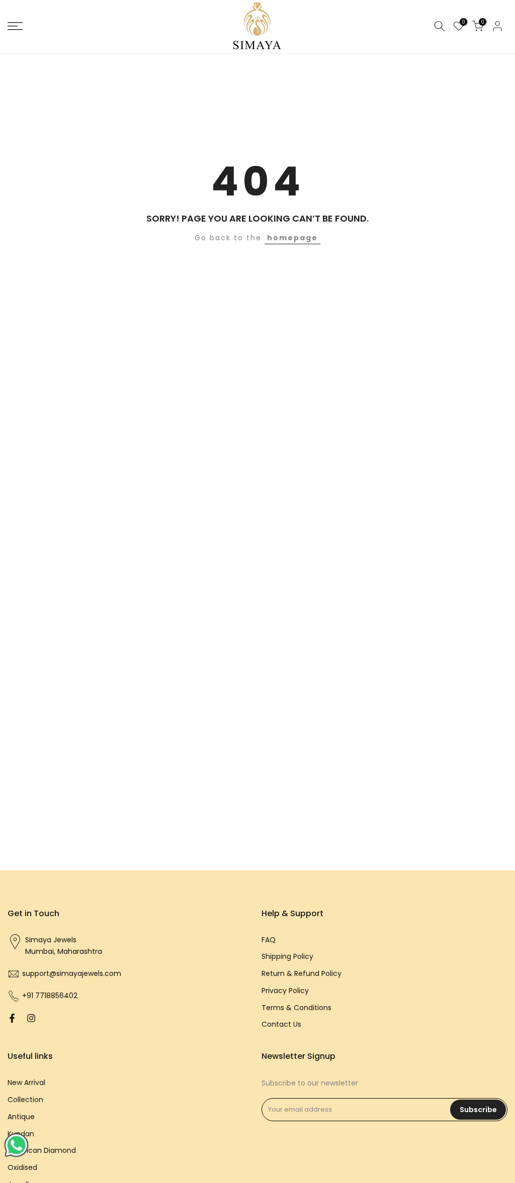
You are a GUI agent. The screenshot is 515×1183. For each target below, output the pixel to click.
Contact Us (281, 1024)
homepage (292, 238)
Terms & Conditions (296, 1008)
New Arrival (26, 1082)
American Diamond (42, 1150)
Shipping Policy (287, 956)
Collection (25, 1100)
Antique (21, 1117)
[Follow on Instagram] (31, 1018)
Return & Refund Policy (301, 973)
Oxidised (22, 1167)
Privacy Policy (285, 990)
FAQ (269, 940)
